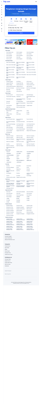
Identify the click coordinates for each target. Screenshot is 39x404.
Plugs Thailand (18, 89)
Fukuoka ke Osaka (29, 205)
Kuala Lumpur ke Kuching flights (30, 67)
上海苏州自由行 (18, 162)
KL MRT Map (18, 81)
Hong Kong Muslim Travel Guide (10, 148)
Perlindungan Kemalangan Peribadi (10, 181)
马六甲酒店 (8, 200)
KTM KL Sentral (29, 81)
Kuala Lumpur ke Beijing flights (30, 63)
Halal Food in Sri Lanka (20, 141)
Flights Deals (8, 125)
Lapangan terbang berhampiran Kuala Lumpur (10, 219)
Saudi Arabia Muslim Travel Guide (31, 142)
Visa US (17, 167)
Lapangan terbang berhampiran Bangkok (30, 219)
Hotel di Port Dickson (30, 191)
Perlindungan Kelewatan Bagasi (30, 181)
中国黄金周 (8, 158)
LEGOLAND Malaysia (30, 94)
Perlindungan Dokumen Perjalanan (30, 184)
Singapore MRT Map (9, 83)
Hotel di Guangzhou (19, 55)
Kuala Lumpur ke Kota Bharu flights (10, 67)
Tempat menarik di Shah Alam (11, 86)
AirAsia (28, 110)
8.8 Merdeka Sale (9, 132)
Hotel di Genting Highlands (20, 191)
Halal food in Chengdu (9, 135)
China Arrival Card (19, 91)
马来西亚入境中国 (19, 151)
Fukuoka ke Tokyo (19, 205)
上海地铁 (28, 155)
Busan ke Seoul (29, 210)
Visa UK (28, 167)
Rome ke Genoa (19, 212)
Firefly (7, 112)
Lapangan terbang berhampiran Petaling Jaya (20, 224)
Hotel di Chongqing (30, 55)
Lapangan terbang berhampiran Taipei (19, 227)
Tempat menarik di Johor (30, 84)
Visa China (28, 89)
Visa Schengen (29, 175)
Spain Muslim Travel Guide (31, 145)
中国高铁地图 (8, 153)
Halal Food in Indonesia (10, 145)
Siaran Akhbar (7, 247)
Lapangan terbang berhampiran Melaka (9, 222)
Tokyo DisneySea (9, 105)
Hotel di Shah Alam (9, 193)
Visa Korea (18, 173)
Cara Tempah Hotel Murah (20, 121)
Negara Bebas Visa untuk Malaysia (10, 171)
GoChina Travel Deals (19, 127)
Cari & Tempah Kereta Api (31, 124)
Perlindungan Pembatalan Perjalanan (10, 186)
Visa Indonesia (29, 165)
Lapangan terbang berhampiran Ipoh (29, 222)
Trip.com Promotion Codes (10, 119)
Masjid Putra (8, 107)
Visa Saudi (28, 169)
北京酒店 (28, 200)
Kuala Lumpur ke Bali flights (10, 62)
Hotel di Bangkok (29, 58)
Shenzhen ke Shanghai (10, 210)
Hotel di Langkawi (19, 52)
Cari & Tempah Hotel (30, 121)
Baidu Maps (8, 89)
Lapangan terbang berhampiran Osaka (9, 229)
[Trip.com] (6, 2)
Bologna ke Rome (29, 207)
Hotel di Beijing (29, 53)
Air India (28, 112)
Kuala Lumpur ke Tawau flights (21, 74)
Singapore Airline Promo (20, 130)
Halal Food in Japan (19, 137)
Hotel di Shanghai (9, 55)
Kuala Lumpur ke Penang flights (10, 77)
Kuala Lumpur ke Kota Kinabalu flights (19, 67)
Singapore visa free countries (20, 177)
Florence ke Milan (19, 210)
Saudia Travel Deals (30, 127)
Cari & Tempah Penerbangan (10, 124)
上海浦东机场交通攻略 (9, 155)
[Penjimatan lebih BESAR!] (32, 42)
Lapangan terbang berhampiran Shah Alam (30, 229)
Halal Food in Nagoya (19, 145)
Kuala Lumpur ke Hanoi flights (11, 64)
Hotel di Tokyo (29, 57)
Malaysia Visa (18, 169)
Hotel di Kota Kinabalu (30, 52)
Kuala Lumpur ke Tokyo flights (31, 74)
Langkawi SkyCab (29, 105)
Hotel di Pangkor (9, 196)
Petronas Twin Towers (19, 94)
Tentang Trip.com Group (8, 254)
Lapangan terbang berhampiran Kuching (9, 227)
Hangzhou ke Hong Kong (20, 208)
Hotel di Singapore (19, 58)
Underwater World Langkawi (20, 105)
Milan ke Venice (29, 208)
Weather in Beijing (9, 84)
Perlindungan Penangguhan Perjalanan (20, 181)
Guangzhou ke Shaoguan (20, 213)
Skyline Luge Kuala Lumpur (20, 107)
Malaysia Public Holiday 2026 (31, 130)
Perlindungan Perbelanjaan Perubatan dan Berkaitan (20, 186)
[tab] (11, 20)
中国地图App (29, 153)
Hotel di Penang (8, 53)
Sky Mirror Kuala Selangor (30, 101)
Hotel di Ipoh (8, 191)
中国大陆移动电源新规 (30, 151)
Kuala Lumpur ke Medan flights (20, 70)
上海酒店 (7, 198)
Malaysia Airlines (8, 110)
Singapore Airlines (19, 110)
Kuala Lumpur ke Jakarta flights (20, 65)
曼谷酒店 (17, 198)
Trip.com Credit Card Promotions (19, 119)
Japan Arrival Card (29, 86)
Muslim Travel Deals (9, 127)
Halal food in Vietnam (9, 137)
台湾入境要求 (18, 153)
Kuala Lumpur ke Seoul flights (31, 72)
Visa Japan (28, 170)
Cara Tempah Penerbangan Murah (10, 122)
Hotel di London (8, 58)
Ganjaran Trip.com (7, 260)
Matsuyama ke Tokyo (9, 207)
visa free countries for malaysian (30, 173)
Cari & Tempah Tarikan (19, 124)
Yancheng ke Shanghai (9, 215)
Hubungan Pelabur (8, 259)
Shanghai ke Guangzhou (20, 207)
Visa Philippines (8, 173)
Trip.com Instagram (9, 130)
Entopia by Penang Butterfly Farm (20, 103)
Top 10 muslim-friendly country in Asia (30, 139)
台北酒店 (28, 196)
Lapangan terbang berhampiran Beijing (30, 227)
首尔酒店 (28, 198)
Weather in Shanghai (30, 83)
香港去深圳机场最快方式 (20, 160)
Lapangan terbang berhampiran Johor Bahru (10, 224)
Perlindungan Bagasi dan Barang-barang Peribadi (10, 184)
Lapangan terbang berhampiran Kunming (19, 229)
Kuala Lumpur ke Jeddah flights (30, 65)
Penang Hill (8, 101)
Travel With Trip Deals (19, 125)
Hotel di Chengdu (9, 57)
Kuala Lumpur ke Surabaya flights (10, 75)
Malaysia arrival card (19, 86)
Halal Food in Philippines (10, 139)
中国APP (17, 158)
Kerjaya (6, 249)
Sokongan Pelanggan (8, 236)
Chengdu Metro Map (19, 83)
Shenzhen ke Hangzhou (10, 212)
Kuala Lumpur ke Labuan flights (10, 70)
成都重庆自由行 (29, 160)
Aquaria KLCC (18, 96)
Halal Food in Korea (19, 135)
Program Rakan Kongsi (8, 262)
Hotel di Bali (18, 57)
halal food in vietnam (30, 137)
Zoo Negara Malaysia (19, 101)
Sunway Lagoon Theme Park (10, 96)
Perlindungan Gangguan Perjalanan (30, 186)
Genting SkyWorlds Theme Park (31, 97)
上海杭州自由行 (8, 162)
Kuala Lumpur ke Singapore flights (20, 77)
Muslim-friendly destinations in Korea (20, 139)
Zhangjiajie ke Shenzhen (30, 213)
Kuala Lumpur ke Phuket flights (10, 72)
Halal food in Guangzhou (30, 135)
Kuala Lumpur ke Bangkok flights (20, 63)
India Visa (7, 175)
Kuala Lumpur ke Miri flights (31, 69)
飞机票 (28, 158)
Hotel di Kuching (19, 53)
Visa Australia (8, 91)
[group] (15, 13)
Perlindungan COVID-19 (10, 188)
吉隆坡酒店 (18, 196)
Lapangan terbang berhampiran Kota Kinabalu (20, 219)
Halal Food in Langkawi (10, 141)
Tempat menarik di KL (19, 84)
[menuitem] (2, 5)
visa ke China (8, 169)
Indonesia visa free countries (10, 177)
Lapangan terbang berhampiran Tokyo (30, 224)
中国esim (17, 155)
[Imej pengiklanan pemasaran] (15, 42)
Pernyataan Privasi (8, 252)
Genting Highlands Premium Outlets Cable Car (20, 99)
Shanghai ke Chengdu (9, 208)
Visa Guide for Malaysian (10, 167)
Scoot (17, 112)
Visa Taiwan (18, 175)
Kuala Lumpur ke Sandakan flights (20, 72)
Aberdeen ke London (9, 213)
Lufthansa (7, 115)
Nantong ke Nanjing (30, 212)
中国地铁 (7, 160)
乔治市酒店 (18, 200)
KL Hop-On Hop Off (9, 94)
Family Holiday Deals (30, 125)
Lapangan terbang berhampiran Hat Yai (19, 222)
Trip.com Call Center (30, 119)
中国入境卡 (8, 151)
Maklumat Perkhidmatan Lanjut (10, 239)
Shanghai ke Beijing (9, 205)
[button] (1, 2)
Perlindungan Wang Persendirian (19, 184)
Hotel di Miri (18, 193)
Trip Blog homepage (9, 81)
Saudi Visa (18, 170)
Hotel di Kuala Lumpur (9, 52)
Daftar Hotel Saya (7, 264)
